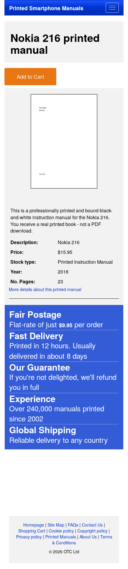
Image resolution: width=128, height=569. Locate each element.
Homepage (33, 525)
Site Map (56, 525)
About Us (88, 537)
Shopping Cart (31, 531)
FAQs (73, 525)
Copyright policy (92, 531)
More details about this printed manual (45, 289)
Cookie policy (61, 531)
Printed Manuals (60, 537)
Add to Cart (30, 76)
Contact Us (92, 525)
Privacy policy (29, 537)
